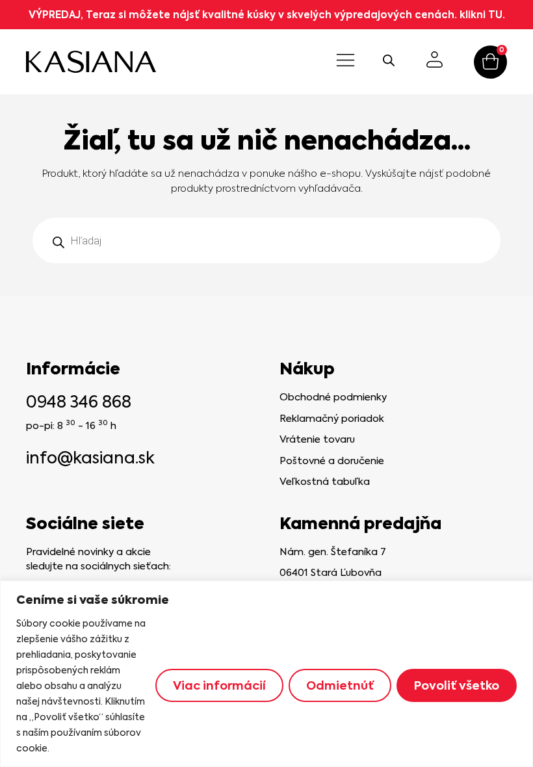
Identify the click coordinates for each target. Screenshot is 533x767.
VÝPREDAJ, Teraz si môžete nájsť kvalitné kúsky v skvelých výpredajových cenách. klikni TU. (267, 14)
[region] (266, 673)
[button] (346, 62)
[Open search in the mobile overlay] (388, 60)
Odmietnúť (340, 685)
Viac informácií (219, 685)
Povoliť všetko (456, 685)
